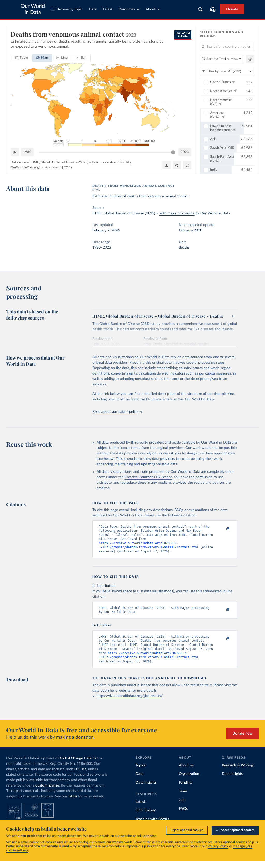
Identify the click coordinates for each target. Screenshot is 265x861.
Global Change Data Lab (79, 758)
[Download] (166, 165)
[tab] (21, 58)
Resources (127, 9)
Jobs (182, 800)
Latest (107, 9)
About (150, 9)
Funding (185, 782)
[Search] (200, 9)
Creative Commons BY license (148, 477)
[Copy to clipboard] (222, 529)
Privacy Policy (218, 846)
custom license (47, 785)
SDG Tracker (146, 810)
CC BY (68, 167)
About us (186, 765)
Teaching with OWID (152, 819)
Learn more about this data (111, 162)
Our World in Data (33, 9)
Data (93, 9)
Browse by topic (70, 9)
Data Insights (146, 782)
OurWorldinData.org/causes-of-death (36, 167)
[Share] (177, 165)
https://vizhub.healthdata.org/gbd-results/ (130, 696)
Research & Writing (237, 765)
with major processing (176, 213)
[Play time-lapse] (15, 152)
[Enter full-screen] (187, 165)
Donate (232, 9)
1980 (27, 152)
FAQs (72, 796)
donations (74, 836)
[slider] (173, 152)
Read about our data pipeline (115, 412)
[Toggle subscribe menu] (213, 9)
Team (183, 791)
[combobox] (200, 9)
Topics (140, 765)
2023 (185, 152)
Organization (189, 774)
